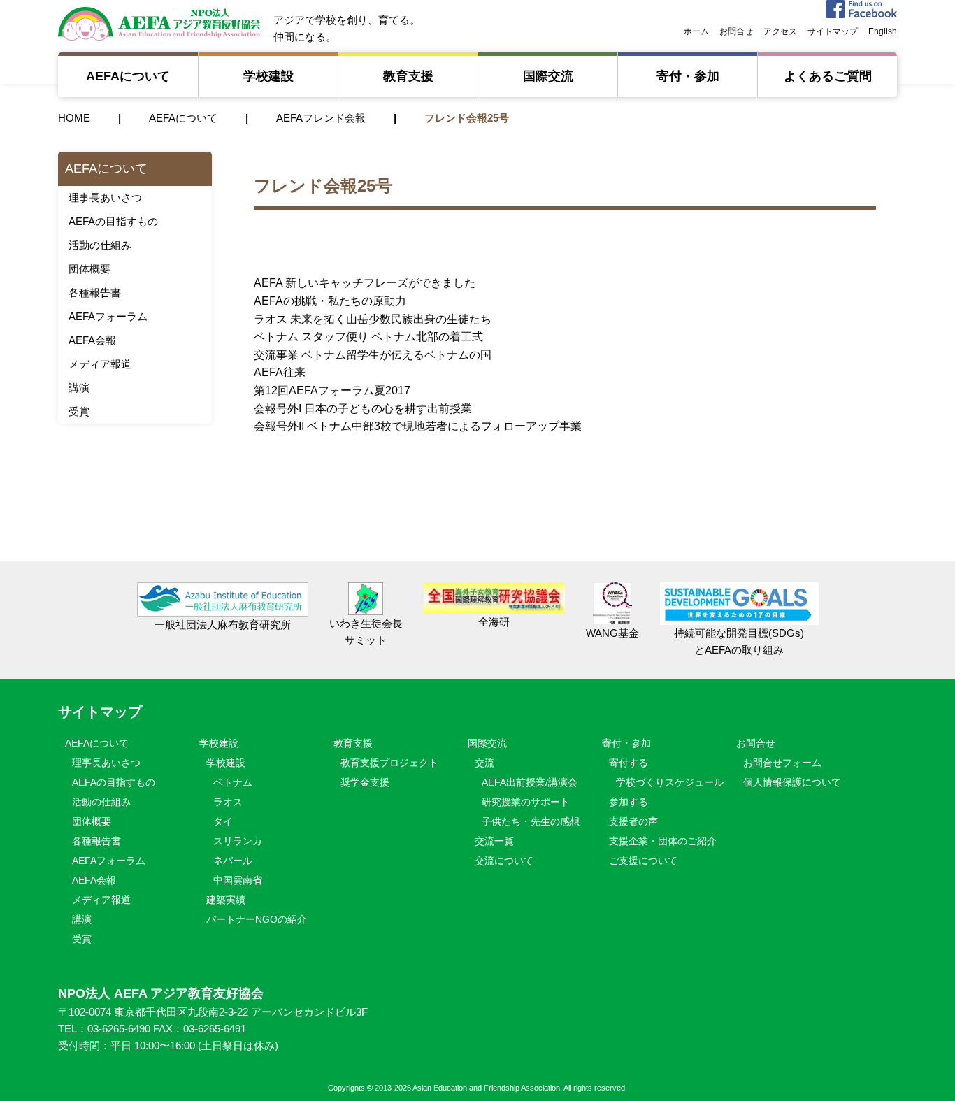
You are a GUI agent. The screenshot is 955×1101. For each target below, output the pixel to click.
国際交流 (548, 76)
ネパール (232, 860)
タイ (223, 821)
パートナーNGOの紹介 (256, 919)
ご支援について (643, 860)
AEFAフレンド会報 (321, 118)
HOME (74, 118)
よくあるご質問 (828, 76)
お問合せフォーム (782, 762)
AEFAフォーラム (108, 316)
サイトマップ (832, 31)
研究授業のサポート (526, 801)
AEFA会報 (92, 340)
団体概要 (89, 269)
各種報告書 (95, 292)
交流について (504, 860)
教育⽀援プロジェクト (389, 762)
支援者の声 (633, 821)
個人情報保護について (792, 782)
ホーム (696, 31)
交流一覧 (494, 841)
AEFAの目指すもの (113, 221)
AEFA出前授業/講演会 (529, 782)
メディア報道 (100, 364)
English (882, 31)
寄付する (628, 762)
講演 (79, 388)
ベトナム (232, 782)
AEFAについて (134, 76)
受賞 (79, 411)
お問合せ (736, 31)
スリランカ (237, 841)
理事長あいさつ (105, 197)
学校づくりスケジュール (670, 782)
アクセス (780, 31)
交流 (484, 762)
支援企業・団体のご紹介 (663, 841)
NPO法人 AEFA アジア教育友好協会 (159, 24)
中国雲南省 (237, 880)
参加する (628, 801)
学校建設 (268, 76)
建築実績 (225, 899)
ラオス (228, 801)
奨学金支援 (364, 782)
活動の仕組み (100, 245)
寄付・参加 (687, 76)
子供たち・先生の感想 (531, 821)
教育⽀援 (408, 76)
